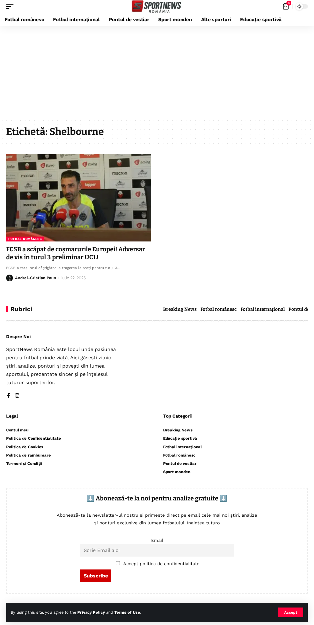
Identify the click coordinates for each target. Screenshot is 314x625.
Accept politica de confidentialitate (161, 563)
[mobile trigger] (11, 6)
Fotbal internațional (263, 309)
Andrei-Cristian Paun (35, 278)
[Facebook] (8, 396)
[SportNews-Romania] (157, 6)
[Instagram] (17, 396)
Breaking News (180, 309)
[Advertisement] (157, 72)
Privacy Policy (91, 612)
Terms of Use (127, 612)
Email (157, 540)
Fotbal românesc (25, 239)
